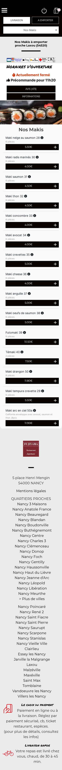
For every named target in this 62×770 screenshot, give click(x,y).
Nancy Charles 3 (32, 541)
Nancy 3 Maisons (32, 504)
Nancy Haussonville (32, 567)
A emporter (45, 20)
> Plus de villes (32, 599)
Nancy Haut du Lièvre (32, 572)
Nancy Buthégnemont (32, 530)
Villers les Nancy (32, 696)
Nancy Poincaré (32, 607)
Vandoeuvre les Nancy (31, 691)
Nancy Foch (31, 557)
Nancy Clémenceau (32, 546)
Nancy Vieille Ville (32, 643)
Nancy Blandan (31, 520)
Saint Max (32, 680)
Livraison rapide (37, 745)
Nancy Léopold (32, 583)
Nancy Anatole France (31, 509)
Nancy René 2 (32, 612)
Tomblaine (32, 686)
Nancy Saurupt (32, 628)
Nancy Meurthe (31, 593)
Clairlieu (32, 649)
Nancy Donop (32, 551)
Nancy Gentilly (32, 562)
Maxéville (32, 675)
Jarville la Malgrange (32, 659)
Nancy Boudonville (31, 525)
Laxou (32, 665)
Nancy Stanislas (32, 638)
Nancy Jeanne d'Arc (32, 578)
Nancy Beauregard (31, 514)
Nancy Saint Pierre (32, 622)
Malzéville (31, 670)
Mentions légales (31, 491)
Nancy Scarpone (31, 633)
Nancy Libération (32, 588)
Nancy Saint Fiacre (31, 617)
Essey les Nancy (32, 654)
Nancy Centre (32, 536)
